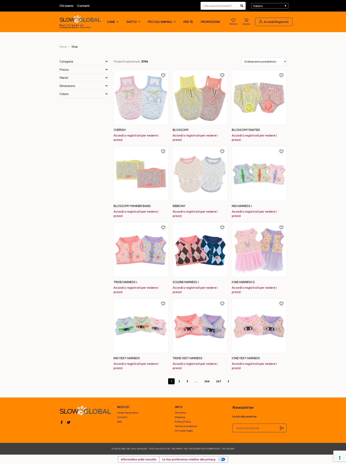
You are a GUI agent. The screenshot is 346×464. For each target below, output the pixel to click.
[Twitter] (68, 422)
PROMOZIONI (210, 22)
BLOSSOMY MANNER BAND (132, 206)
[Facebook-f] (61, 422)
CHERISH (120, 130)
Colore (63, 94)
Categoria (66, 61)
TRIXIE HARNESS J (125, 282)
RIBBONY (179, 206)
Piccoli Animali (160, 22)
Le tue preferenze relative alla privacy (189, 459)
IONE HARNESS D (243, 282)
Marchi (63, 78)
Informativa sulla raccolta (138, 459)
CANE (111, 22)
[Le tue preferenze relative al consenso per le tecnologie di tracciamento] (339, 457)
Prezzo (64, 69)
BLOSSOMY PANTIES (246, 130)
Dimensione (67, 86)
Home (63, 46)
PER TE (188, 22)
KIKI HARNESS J (242, 206)
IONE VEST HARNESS (246, 358)
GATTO (131, 22)
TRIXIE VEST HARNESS (187, 358)
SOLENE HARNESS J (186, 282)
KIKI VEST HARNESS (127, 358)
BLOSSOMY (181, 130)
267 (218, 381)
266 (207, 381)
